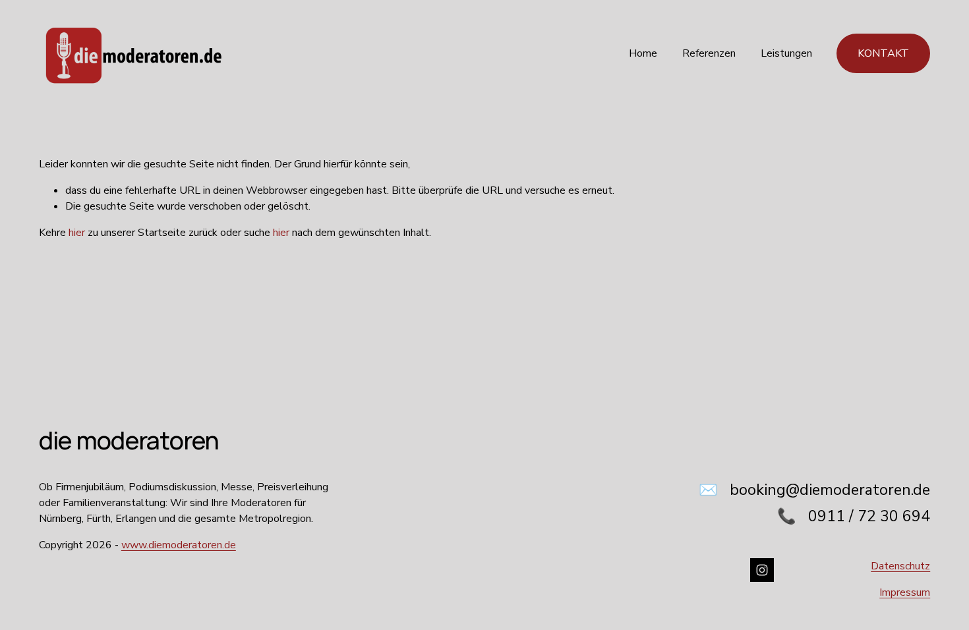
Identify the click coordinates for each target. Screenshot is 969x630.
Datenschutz (900, 566)
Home (643, 53)
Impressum (904, 592)
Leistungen (786, 53)
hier (77, 232)
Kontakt (883, 53)
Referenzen (709, 53)
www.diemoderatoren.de (178, 545)
